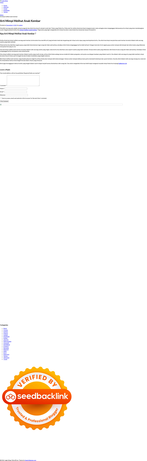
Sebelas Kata (52, 452)
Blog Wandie (107, 451)
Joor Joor (20, 446)
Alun (143, 452)
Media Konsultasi (9, 457)
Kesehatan (6, 10)
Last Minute (87, 446)
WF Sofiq (81, 442)
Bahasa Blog (130, 455)
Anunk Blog (8, 438)
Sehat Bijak (112, 452)
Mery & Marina (64, 442)
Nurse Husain (21, 442)
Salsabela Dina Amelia (117, 451)
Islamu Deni (132, 439)
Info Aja (106, 452)
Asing (20, 454)
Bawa (45, 454)
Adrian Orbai (26, 444)
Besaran (36, 455)
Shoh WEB (33, 442)
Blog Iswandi (81, 451)
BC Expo (35, 446)
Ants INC (20, 439)
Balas (34, 454)
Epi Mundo (91, 439)
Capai (129, 454)
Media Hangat (25, 457)
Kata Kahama (98, 439)
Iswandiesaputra (12, 451)
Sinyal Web (8, 452)
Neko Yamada (99, 438)
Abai (139, 452)
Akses (109, 454)
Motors (2, 438)
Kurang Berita (136, 451)
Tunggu (142, 454)
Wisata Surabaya (64, 449)
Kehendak (74, 455)
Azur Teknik (15, 438)
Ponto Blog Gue (27, 446)
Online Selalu (60, 452)
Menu (1, 2)
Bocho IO (107, 447)
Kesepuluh (80, 455)
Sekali (68, 455)
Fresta (61, 441)
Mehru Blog (139, 439)
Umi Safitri (93, 452)
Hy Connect (121, 441)
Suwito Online (130, 449)
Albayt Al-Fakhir (49, 439)
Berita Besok (24, 452)
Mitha (38, 441)
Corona (5, 330)
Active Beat (59, 447)
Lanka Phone (43, 438)
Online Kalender (57, 446)
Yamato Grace (125, 439)
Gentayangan (14, 455)
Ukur (1, 455)
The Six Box (120, 446)
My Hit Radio (90, 441)
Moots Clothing (4, 442)
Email (2, 91)
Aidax (116, 441)
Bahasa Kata (33, 457)
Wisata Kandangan (97, 451)
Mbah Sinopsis (44, 441)
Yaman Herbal (51, 447)
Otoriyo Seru (3, 447)
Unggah (133, 454)
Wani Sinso (73, 441)
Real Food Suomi (67, 446)
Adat (136, 452)
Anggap (113, 454)
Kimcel (37, 438)
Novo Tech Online (49, 442)
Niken (124, 449)
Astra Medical (128, 446)
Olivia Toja (7, 441)
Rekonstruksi (97, 442)
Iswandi (30, 451)
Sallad (76, 442)
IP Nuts (143, 446)
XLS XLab (44, 447)
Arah (24, 454)
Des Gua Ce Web (19, 449)
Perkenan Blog (122, 455)
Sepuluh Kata (106, 455)
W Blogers (117, 439)
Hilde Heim (7, 439)
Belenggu (60, 454)
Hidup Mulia (111, 442)
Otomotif (6, 343)
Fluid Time (133, 444)
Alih (145, 452)
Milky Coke (11, 447)
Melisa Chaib (14, 441)
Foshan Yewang (108, 438)
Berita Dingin (114, 455)
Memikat (48, 455)
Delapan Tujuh (23, 438)
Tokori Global (67, 447)
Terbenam (50, 454)
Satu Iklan (45, 452)
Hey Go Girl (55, 438)
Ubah (137, 454)
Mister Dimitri (88, 442)
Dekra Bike (49, 446)
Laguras (138, 442)
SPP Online (11, 444)
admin (21, 25)
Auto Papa (57, 439)
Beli (42, 454)
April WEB (66, 441)
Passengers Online (28, 439)
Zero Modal (123, 438)
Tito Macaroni (38, 449)
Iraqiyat (139, 444)
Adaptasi (132, 452)
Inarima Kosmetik (96, 446)
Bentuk (68, 454)
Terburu (73, 454)
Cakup (86, 454)
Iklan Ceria (111, 439)
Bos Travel (72, 449)
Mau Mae (103, 449)
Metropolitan (7, 341)
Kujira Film (85, 444)
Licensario (105, 446)
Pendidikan (6, 344)
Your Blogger (39, 452)
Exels (142, 442)
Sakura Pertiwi (77, 452)
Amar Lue (91, 444)
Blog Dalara (79, 439)
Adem (99, 454)
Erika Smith (33, 444)
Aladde (78, 441)
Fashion (5, 331)
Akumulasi (7, 454)
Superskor (6, 354)
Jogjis (51, 441)
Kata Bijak (33, 441)
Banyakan (31, 455)
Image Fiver (31, 438)
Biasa (64, 454)
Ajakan (95, 454)
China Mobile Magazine (122, 442)
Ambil (2, 454)
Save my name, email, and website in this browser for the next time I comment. (24, 98)
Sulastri (27, 442)
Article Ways (41, 446)
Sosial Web (31, 452)
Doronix (49, 438)
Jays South (56, 441)
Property (6, 346)
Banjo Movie (100, 447)
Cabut (78, 454)
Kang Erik (97, 449)
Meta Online (26, 441)
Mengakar (104, 454)
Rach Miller (132, 442)
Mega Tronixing (51, 444)
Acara (128, 452)
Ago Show (104, 442)
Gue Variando (25, 447)
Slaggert (83, 441)
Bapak (20, 455)
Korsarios (81, 446)
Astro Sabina (72, 439)
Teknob (85, 449)
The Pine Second (42, 444)
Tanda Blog (138, 455)
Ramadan (6, 348)
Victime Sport (136, 446)
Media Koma (16, 452)
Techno (5, 12)
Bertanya (118, 452)
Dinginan (25, 455)
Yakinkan (59, 455)
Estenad (127, 441)
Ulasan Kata (6, 455)
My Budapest (85, 447)
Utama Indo (106, 441)
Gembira (54, 455)
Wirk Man (113, 449)
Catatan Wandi (54, 451)
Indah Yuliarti (100, 452)
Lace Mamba (63, 438)
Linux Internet (10, 449)
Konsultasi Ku (98, 455)
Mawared (75, 446)
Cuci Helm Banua (38, 451)
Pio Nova (144, 444)
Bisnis (5, 328)
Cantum (82, 454)
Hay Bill (124, 447)
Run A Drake (92, 447)
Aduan (90, 454)
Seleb (5, 351)
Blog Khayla (88, 451)
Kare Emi (97, 444)
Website (2, 95)
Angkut (17, 454)
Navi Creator (138, 449)
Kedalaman (42, 455)
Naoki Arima (137, 447)
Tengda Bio (67, 444)
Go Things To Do (29, 449)
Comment (3, 85)
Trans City (91, 449)
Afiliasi (124, 452)
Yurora (20, 441)
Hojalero (57, 442)
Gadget (5, 335)
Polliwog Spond (71, 438)
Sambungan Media (88, 455)
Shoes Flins (3, 446)
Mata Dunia (79, 449)
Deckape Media (76, 447)
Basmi (30, 454)
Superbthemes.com (30, 460)
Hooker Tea (74, 444)
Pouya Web (111, 444)
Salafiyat (104, 439)
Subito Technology (81, 438)
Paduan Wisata (68, 452)
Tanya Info (17, 457)
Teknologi (6, 357)
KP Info (112, 441)
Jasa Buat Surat (140, 441)
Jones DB (56, 449)
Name (2, 88)
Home (5, 5)
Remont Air (130, 447)
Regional (6, 349)
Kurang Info (127, 451)
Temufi (80, 444)
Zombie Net (40, 442)
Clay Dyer (113, 447)
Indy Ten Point (112, 446)
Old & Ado (18, 447)
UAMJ (39, 447)
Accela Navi (138, 438)
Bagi (27, 454)
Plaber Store (116, 438)
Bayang (38, 454)
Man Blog (119, 449)
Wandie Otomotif (72, 451)
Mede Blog (118, 444)
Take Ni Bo (131, 438)
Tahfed (108, 449)
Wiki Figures (91, 438)
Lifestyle (5, 7)
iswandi (5, 451)
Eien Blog (72, 442)
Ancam (12, 454)
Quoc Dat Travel (39, 439)
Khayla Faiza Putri (22, 451)
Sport (5, 353)
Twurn (85, 439)
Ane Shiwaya (104, 444)
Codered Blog (126, 444)
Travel (5, 8)
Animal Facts (33, 447)
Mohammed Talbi (12, 446)
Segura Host (60, 444)
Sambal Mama (98, 441)
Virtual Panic (13, 442)
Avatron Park (64, 439)
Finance (5, 333)
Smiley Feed (18, 444)
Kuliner (5, 338)
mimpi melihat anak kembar (28, 30)
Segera (65, 455)
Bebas (55, 454)
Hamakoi (133, 441)
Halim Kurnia (86, 452)
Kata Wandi (46, 451)
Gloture (5, 444)
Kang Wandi (62, 451)
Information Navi (48, 449)
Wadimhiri (14, 439)
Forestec (118, 447)
